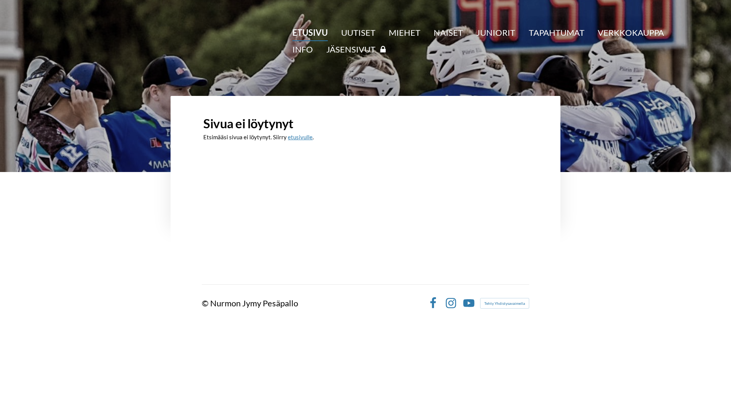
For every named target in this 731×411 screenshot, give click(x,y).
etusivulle (300, 137)
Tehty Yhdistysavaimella (504, 303)
